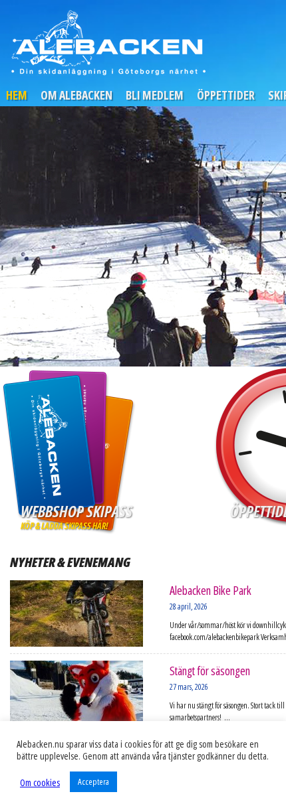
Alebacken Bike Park (210, 590)
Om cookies (40, 782)
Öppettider (226, 95)
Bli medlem (155, 95)
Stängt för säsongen (210, 671)
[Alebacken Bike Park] (76, 613)
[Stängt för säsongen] (76, 694)
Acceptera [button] (93, 781)
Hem (16, 95)
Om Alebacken (76, 95)
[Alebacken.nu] (108, 42)
